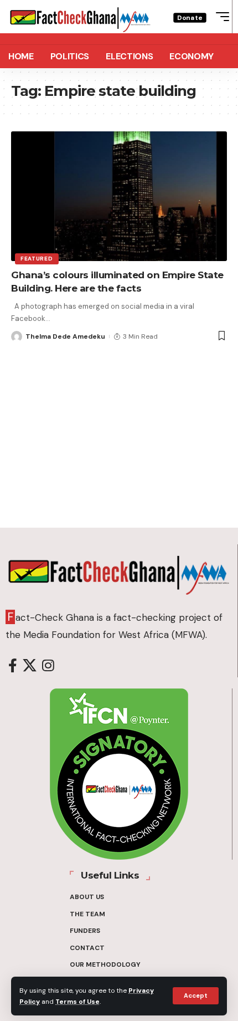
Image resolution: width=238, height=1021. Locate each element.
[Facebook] (13, 666)
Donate (190, 17)
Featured (36, 258)
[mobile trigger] (219, 16)
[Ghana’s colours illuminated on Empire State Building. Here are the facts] (119, 196)
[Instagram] (48, 666)
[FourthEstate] (80, 16)
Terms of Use (77, 1001)
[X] (29, 666)
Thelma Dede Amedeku (65, 336)
